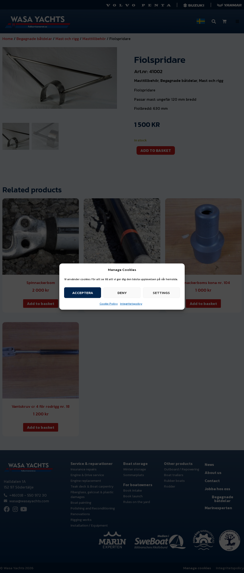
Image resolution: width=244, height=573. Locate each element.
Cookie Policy (109, 304)
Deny (122, 292)
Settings (161, 292)
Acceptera (82, 292)
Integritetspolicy (131, 304)
